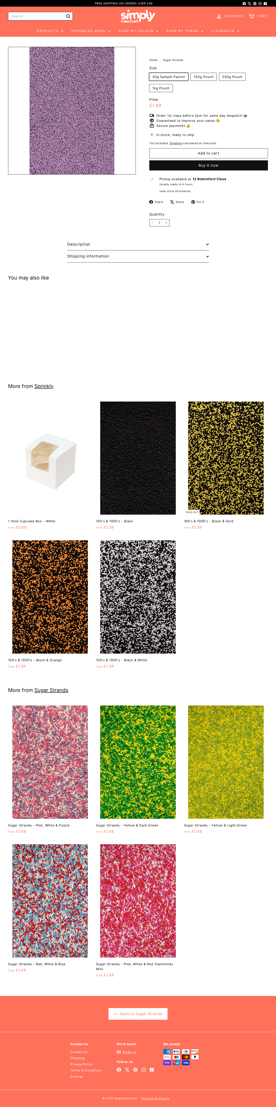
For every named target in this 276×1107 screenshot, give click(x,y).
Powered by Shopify (155, 1098)
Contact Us (79, 1052)
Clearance (223, 31)
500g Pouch (232, 77)
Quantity (156, 214)
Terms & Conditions (85, 1070)
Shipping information (88, 256)
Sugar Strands (173, 60)
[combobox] (40, 16)
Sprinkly (44, 386)
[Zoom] (72, 110)
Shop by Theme (183, 31)
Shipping (176, 143)
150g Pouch (203, 77)
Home (154, 60)
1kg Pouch (161, 88)
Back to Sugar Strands (140, 1014)
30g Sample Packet (168, 77)
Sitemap (76, 1077)
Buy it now (209, 165)
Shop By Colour (137, 31)
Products (48, 31)
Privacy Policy (81, 1064)
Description (78, 244)
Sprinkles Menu (89, 31)
